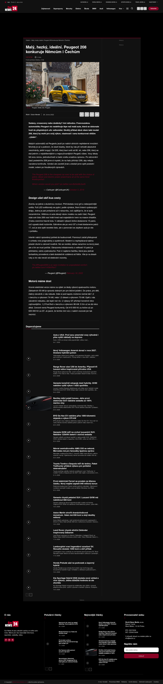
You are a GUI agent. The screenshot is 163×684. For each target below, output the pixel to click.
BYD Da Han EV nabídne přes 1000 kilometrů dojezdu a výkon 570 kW (74, 417)
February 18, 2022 (75, 273)
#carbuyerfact (38, 179)
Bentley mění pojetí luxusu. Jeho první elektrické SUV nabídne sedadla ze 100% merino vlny (72, 400)
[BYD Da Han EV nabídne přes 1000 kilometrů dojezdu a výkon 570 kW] (39, 420)
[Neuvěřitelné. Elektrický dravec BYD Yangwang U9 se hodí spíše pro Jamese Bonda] (51, 661)
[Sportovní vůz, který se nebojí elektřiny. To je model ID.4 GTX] (51, 624)
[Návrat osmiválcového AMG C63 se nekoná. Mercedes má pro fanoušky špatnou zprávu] (39, 453)
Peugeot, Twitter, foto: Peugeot (41, 108)
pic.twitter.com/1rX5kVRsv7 (44, 267)
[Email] (92, 114)
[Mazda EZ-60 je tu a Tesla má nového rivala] (51, 633)
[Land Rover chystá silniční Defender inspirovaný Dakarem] (39, 534)
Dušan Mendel (35, 114)
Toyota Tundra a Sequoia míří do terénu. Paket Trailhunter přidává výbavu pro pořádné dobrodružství (75, 466)
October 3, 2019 (77, 189)
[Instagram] (141, 8)
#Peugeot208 (42, 264)
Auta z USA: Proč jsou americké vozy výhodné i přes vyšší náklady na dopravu (75, 336)
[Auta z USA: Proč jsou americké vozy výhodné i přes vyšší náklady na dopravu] (39, 338)
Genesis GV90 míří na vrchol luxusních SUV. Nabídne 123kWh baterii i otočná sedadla (74, 433)
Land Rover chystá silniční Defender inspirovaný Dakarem (70, 531)
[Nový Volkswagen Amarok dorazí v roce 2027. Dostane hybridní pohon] (39, 354)
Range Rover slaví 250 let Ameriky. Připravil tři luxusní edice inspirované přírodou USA (75, 368)
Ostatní (28, 40)
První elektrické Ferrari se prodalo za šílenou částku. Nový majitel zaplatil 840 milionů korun (75, 482)
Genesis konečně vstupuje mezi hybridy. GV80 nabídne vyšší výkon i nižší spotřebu (75, 384)
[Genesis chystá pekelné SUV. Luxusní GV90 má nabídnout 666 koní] (39, 502)
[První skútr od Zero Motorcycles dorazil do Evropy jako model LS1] (51, 642)
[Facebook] (138, 8)
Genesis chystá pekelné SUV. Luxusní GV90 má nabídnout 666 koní (75, 498)
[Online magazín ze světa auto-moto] (8, 8)
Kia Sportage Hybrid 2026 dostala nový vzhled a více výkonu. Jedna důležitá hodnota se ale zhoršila (76, 580)
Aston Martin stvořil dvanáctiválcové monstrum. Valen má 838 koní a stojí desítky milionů (74, 515)
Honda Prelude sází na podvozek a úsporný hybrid (73, 564)
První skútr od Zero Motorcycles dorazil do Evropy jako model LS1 (68, 641)
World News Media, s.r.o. (20, 682)
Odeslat (141, 656)
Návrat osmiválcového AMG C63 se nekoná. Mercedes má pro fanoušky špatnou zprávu (74, 449)
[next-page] (30, 594)
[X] (145, 8)
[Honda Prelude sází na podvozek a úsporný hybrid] (39, 567)
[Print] (97, 114)
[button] (132, 8)
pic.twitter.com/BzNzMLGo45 (72, 184)
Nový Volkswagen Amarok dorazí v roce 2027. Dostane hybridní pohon (74, 351)
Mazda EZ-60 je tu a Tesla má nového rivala (68, 632)
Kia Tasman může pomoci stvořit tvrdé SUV (67, 651)
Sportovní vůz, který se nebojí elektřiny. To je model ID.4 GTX (68, 623)
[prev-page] (27, 594)
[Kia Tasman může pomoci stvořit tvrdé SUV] (51, 651)
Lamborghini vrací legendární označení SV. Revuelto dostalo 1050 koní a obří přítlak (73, 547)
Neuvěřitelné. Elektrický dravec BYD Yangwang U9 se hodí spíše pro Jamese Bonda (68, 660)
